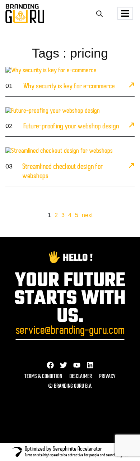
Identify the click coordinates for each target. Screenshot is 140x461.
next (87, 215)
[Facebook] (50, 365)
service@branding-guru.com (70, 331)
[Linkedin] (90, 365)
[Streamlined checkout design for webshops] (131, 166)
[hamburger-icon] (125, 13)
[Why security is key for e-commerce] (131, 86)
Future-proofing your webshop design (71, 126)
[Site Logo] (24, 13)
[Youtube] (77, 365)
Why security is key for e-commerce (69, 86)
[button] (99, 13)
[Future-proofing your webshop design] (131, 126)
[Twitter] (63, 365)
